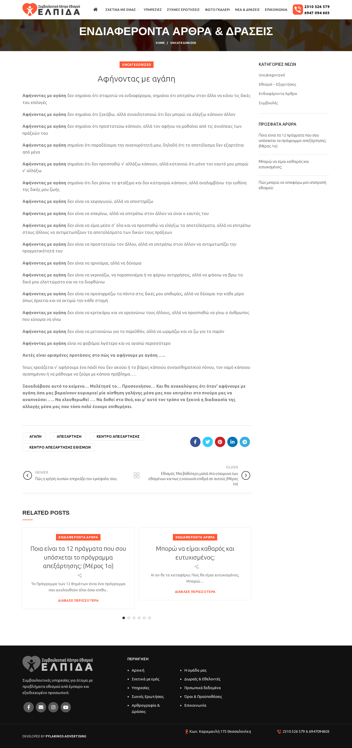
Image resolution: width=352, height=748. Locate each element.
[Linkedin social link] (232, 442)
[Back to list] (136, 475)
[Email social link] (41, 707)
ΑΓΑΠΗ (35, 436)
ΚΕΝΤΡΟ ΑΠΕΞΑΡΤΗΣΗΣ (118, 436)
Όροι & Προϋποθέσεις (203, 696)
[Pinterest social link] (220, 442)
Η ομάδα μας (195, 670)
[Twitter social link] (208, 442)
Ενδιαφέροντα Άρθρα (78, 537)
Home (160, 42)
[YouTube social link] (66, 707)
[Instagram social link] (53, 707)
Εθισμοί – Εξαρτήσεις (277, 84)
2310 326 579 (294, 731)
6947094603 (319, 731)
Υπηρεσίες (140, 688)
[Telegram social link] (245, 442)
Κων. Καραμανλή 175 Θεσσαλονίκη (220, 731)
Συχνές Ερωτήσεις (148, 696)
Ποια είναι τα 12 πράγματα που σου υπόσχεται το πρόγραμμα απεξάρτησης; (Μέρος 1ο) (78, 557)
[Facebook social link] (195, 442)
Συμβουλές (268, 103)
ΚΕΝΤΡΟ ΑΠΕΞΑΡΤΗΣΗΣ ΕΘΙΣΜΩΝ (60, 447)
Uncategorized (183, 42)
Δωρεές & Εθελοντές (202, 679)
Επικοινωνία (195, 705)
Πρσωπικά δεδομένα (202, 688)
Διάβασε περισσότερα (78, 600)
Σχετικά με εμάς (146, 679)
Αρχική (138, 670)
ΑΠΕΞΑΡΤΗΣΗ (69, 436)
